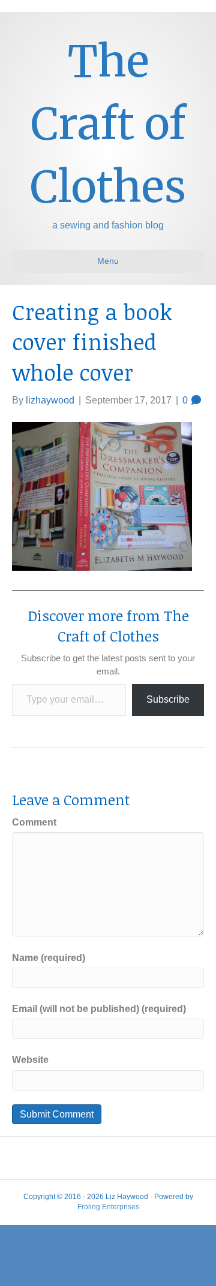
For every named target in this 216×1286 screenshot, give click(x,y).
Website (30, 1060)
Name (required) (48, 958)
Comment (34, 822)
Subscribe (168, 699)
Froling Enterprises (108, 1207)
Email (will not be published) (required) (99, 1009)
